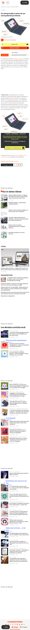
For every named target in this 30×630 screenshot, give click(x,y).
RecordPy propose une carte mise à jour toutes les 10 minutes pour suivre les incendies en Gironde (15, 293)
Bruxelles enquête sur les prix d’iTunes (17, 233)
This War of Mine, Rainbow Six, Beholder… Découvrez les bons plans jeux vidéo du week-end (18, 219)
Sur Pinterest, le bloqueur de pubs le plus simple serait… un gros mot (19, 504)
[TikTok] (8, 624)
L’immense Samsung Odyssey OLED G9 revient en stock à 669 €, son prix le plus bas (19, 334)
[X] (10, 624)
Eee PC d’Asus (18, 59)
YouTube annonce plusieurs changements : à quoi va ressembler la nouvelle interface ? (19, 345)
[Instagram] (13, 624)
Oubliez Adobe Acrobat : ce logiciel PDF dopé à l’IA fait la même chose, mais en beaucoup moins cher (18, 196)
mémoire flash (14, 100)
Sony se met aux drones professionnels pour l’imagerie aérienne (17, 226)
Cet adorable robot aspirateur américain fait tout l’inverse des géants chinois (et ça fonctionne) (18, 560)
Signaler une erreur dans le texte (9, 161)
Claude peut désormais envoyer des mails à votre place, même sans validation (19, 423)
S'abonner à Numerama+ (13, 148)
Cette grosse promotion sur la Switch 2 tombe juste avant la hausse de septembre (18, 431)
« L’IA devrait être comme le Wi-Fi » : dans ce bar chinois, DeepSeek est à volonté (19, 488)
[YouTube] (6, 624)
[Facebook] (15, 624)
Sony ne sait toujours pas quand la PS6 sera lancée (18, 474)
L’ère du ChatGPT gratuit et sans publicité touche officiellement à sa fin (19, 496)
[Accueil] (3, 3)
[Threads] (24, 624)
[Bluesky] (22, 624)
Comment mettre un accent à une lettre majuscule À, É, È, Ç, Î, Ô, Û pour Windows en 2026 (14, 284)
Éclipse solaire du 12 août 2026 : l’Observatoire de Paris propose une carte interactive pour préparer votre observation (14, 289)
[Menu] (8, 3)
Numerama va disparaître (8, 296)
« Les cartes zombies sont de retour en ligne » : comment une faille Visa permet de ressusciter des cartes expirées (19, 412)
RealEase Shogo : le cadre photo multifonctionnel (17, 203)
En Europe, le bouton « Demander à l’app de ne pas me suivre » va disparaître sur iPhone (19, 551)
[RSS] (19, 624)
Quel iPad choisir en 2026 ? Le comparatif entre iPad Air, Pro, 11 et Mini (19, 543)
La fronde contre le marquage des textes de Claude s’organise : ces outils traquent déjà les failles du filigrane (18, 513)
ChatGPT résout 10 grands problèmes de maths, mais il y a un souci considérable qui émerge (17, 279)
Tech (4, 10)
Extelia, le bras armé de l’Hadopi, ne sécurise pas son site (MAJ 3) (18, 210)
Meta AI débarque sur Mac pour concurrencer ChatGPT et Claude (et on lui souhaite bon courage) (19, 386)
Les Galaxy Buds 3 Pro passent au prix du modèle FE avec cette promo (19, 534)
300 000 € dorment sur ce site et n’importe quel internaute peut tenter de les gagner (18, 440)
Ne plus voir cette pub (6, 188)
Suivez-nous (5, 55)
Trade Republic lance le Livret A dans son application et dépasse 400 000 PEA (18, 403)
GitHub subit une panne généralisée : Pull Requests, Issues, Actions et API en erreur (19, 521)
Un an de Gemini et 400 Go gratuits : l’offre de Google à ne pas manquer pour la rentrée (18, 353)
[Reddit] (17, 624)
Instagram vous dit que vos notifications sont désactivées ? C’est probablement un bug (18, 394)
